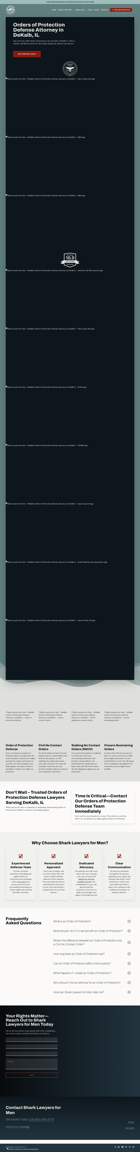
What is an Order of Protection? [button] (72, 921)
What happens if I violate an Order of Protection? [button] (82, 973)
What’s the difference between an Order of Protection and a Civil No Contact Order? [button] (87, 942)
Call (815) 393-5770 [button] (41, 1119)
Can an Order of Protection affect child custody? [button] (82, 963)
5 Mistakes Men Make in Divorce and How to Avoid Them (70, 2)
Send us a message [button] (18, 1126)
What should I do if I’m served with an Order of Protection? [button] (88, 930)
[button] (27, 54)
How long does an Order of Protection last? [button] (79, 953)
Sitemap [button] (131, 1122)
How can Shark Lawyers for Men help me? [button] (78, 992)
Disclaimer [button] (130, 1128)
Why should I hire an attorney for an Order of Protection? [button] (87, 982)
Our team (21, 882)
